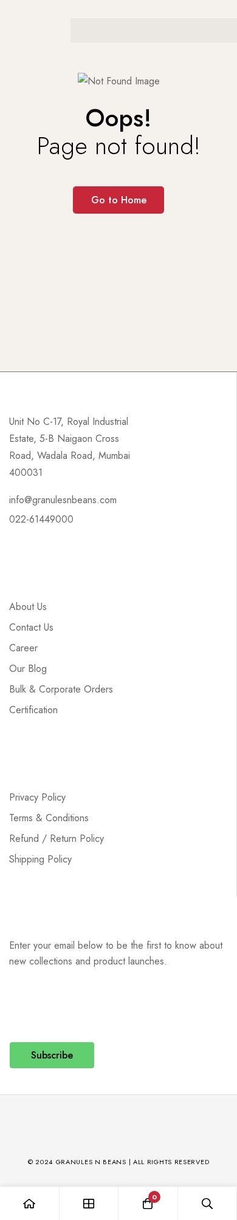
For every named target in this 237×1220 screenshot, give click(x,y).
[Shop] (89, 1203)
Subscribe (52, 1055)
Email (23, 1005)
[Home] (30, 1203)
